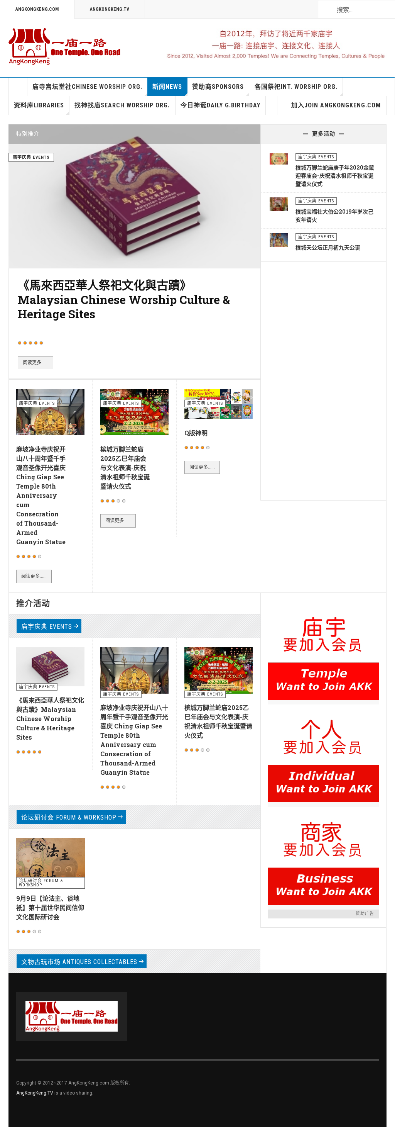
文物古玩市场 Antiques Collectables (79, 962)
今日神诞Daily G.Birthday (220, 105)
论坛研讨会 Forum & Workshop (68, 817)
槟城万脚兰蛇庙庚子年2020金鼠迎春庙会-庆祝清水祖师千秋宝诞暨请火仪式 (334, 175)
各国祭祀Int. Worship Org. (296, 86)
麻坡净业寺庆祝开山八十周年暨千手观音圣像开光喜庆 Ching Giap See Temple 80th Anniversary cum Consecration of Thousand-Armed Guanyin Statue (41, 495)
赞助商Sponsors (218, 86)
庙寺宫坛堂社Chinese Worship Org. (87, 86)
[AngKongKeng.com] (64, 46)
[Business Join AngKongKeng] (323, 856)
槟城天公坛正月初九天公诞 (327, 247)
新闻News (167, 86)
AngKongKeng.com (37, 9)
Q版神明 (196, 433)
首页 (18, 87)
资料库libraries (39, 105)
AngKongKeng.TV (109, 9)
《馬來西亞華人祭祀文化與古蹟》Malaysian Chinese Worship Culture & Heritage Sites (124, 299)
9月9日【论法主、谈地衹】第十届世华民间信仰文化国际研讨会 (50, 907)
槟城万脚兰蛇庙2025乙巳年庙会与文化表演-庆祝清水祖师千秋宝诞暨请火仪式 (125, 467)
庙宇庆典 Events (46, 626)
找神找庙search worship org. (122, 105)
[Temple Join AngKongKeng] (323, 651)
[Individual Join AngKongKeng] (323, 753)
